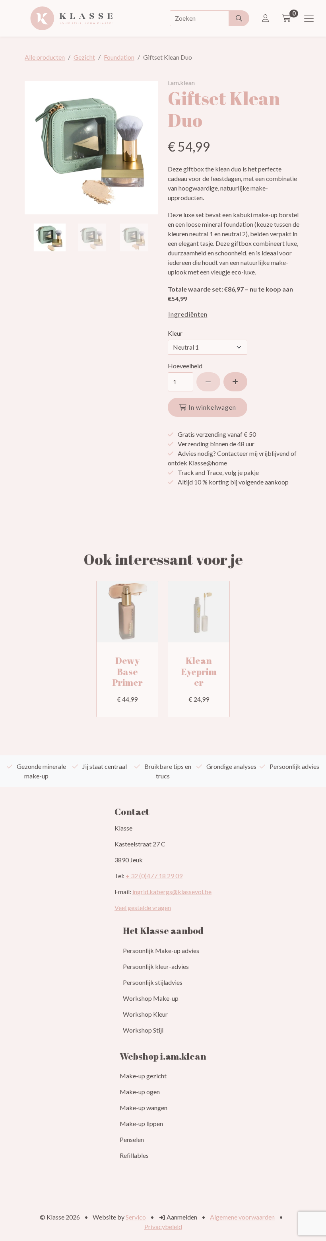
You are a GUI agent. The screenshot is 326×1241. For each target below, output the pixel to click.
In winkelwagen (211, 407)
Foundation (119, 57)
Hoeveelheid (185, 366)
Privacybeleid (163, 1226)
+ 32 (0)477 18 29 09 (154, 875)
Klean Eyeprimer (199, 671)
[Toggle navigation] (309, 18)
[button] (235, 381)
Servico (136, 1217)
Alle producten (45, 57)
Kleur (175, 333)
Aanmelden (181, 1217)
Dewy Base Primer (127, 671)
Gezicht (84, 57)
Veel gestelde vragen (142, 907)
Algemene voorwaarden (242, 1217)
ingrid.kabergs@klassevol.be (172, 891)
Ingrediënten (188, 314)
